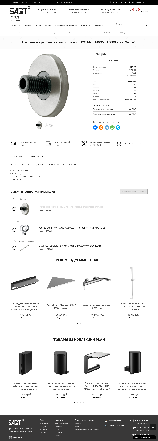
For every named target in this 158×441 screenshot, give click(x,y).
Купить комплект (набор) (134, 191)
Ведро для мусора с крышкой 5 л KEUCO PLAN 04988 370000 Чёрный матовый (61, 386)
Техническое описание (103, 109)
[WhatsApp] (112, 127)
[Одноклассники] (101, 127)
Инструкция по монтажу (104, 114)
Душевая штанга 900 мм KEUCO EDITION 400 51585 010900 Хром (133, 307)
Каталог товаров (61, 424)
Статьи (33, 2)
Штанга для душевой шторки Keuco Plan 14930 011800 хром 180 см (70, 246)
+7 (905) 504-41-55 (139, 435)
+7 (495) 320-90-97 (138, 2)
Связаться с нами (116, 425)
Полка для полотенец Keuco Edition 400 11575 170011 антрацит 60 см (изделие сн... (25, 307)
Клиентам (58, 2)
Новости (25, 2)
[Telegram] (107, 127)
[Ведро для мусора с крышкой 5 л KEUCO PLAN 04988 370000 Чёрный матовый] (61, 362)
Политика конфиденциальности (87, 430)
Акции (48, 25)
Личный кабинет (115, 420)
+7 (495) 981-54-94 (139, 427)
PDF (133, 109)
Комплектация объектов (66, 25)
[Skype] (118, 127)
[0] (131, 11)
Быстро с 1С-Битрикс (143, 437)
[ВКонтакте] (95, 127)
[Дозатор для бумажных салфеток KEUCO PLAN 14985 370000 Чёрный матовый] (25, 362)
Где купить (68, 2)
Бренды (27, 25)
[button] (77, 323)
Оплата (50, 2)
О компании (15, 2)
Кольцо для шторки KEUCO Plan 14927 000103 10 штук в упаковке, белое (72, 228)
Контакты (85, 25)
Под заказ (114, 60)
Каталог (14, 25)
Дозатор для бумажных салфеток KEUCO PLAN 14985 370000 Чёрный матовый (25, 386)
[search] (145, 24)
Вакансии (43, 430)
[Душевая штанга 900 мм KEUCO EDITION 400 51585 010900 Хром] (133, 283)
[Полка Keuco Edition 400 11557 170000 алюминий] (61, 283)
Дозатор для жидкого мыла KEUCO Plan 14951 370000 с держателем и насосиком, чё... (132, 386)
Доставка (41, 2)
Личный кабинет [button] (119, 2)
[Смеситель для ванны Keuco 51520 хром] (97, 283)
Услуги (38, 25)
